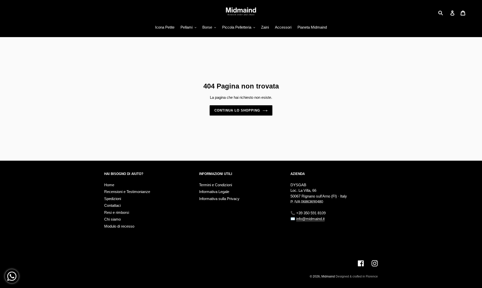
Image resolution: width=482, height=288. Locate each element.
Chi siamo (112, 219)
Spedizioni (112, 199)
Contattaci (112, 205)
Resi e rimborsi (116, 212)
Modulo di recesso (119, 226)
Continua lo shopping (237, 110)
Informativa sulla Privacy (219, 199)
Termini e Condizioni (215, 185)
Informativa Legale (214, 191)
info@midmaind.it (310, 219)
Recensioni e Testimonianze (127, 191)
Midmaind (328, 276)
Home (109, 185)
